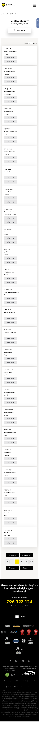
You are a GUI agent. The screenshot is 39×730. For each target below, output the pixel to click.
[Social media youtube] (23, 661)
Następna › (12, 568)
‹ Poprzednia (26, 555)
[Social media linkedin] (29, 661)
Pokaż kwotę (10, 57)
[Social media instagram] (16, 661)
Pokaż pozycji (30, 43)
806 (31, 561)
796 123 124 (19, 602)
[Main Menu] (34, 5)
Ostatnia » (26, 568)
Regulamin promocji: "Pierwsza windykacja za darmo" (19, 681)
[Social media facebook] (10, 661)
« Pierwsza (12, 555)
